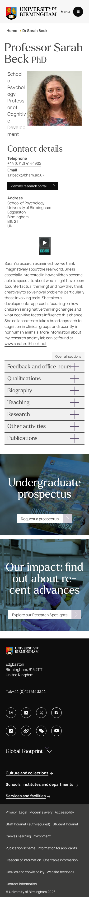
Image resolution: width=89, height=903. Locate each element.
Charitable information (60, 860)
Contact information (21, 884)
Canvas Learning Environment (28, 836)
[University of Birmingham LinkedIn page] (26, 712)
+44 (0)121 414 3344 (29, 691)
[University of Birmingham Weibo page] (26, 731)
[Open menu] (78, 11)
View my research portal (29, 186)
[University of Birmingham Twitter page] (41, 712)
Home (11, 30)
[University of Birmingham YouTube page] (56, 731)
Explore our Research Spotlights (39, 614)
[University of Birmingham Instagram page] (11, 712)
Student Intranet (65, 824)
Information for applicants (57, 848)
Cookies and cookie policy (25, 872)
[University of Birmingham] (31, 12)
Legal (23, 812)
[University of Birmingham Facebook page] (56, 712)
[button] (45, 366)
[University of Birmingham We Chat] (41, 731)
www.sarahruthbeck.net (26, 343)
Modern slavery (40, 812)
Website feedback (60, 872)
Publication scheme (20, 848)
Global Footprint (24, 751)
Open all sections (68, 356)
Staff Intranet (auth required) (28, 824)
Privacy (11, 812)
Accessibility (64, 812)
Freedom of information (23, 860)
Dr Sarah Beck (34, 30)
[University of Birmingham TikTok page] (11, 731)
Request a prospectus (40, 518)
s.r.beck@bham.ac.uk (25, 175)
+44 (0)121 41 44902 (24, 163)
